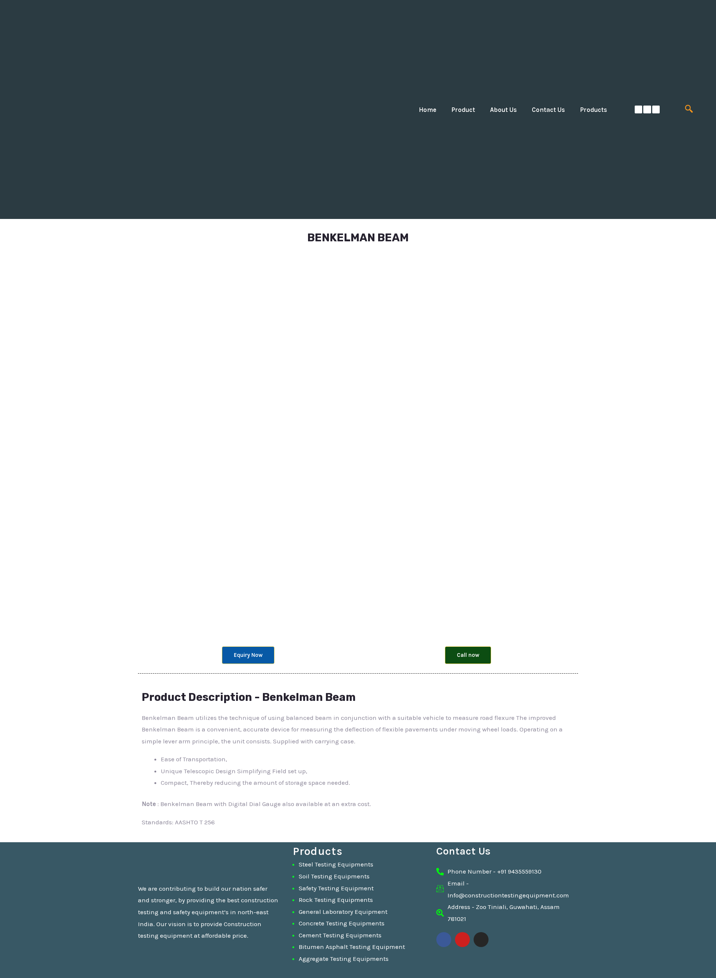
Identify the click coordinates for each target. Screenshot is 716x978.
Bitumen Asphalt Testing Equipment (352, 946)
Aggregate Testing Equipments (344, 958)
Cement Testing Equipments (340, 935)
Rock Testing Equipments (336, 899)
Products (593, 109)
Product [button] (463, 109)
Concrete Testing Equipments (341, 923)
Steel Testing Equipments (336, 864)
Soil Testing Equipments (334, 876)
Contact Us (548, 109)
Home (427, 109)
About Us (503, 109)
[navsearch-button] (689, 109)
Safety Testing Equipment (336, 888)
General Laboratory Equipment (343, 911)
